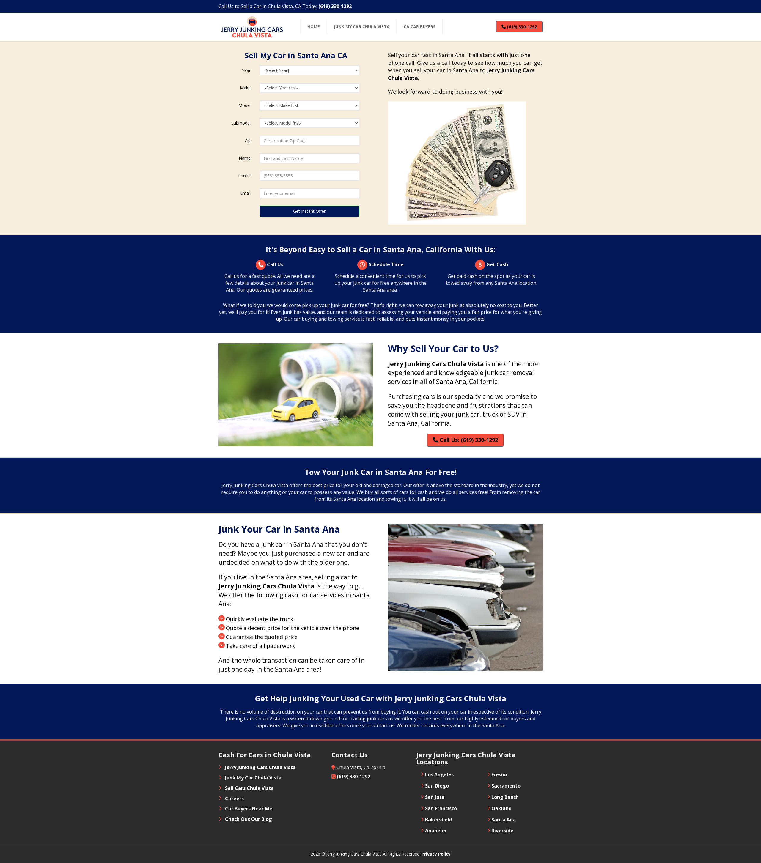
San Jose (435, 797)
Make (245, 88)
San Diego (437, 785)
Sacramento (506, 785)
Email (245, 193)
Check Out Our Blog (248, 819)
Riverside (502, 830)
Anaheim (435, 830)
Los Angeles (439, 774)
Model (244, 105)
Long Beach (505, 797)
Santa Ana (503, 819)
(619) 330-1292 (521, 26)
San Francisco (441, 808)
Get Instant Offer (309, 211)
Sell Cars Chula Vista (249, 788)
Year (246, 70)
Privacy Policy (436, 854)
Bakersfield (438, 819)
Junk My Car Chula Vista (253, 777)
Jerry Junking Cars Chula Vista (260, 767)
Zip (248, 140)
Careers (234, 798)
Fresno (499, 774)
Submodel (241, 123)
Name (245, 158)
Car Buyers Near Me (248, 808)
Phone (244, 175)
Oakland (501, 808)
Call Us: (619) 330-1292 (468, 439)
